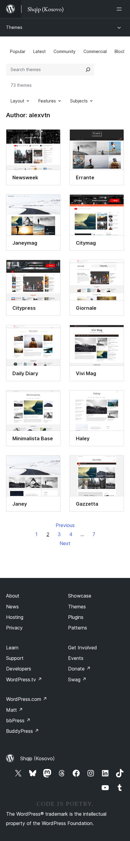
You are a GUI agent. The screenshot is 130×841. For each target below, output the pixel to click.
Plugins (75, 617)
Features (47, 100)
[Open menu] (120, 9)
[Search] (88, 70)
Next (65, 543)
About (12, 596)
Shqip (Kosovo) (37, 758)
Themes (14, 27)
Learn (12, 648)
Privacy (14, 628)
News (12, 607)
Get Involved (82, 648)
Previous (65, 525)
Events (75, 658)
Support (15, 658)
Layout (17, 100)
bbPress (18, 720)
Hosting (14, 617)
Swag (77, 679)
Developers (18, 669)
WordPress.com (26, 699)
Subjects (79, 100)
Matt (14, 710)
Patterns (77, 628)
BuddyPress (22, 731)
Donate (79, 669)
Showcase (79, 596)
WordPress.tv (24, 679)
